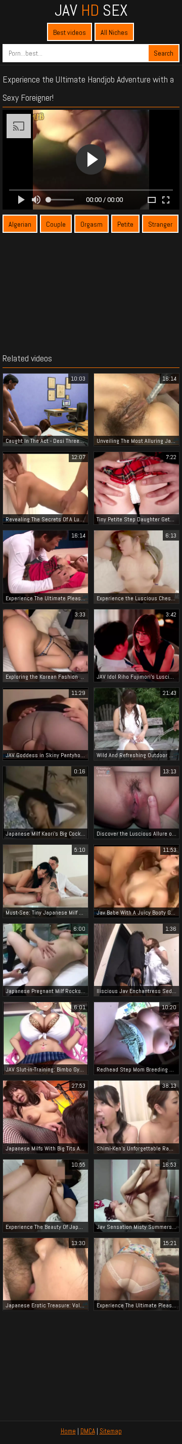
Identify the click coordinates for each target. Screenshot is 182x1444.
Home (68, 1431)
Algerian (20, 224)
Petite (125, 224)
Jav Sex (91, 10)
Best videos (69, 32)
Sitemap (111, 1431)
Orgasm (91, 224)
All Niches (114, 32)
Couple (56, 224)
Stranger (160, 224)
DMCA (87, 1431)
